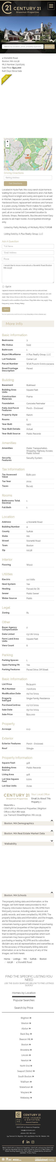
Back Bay (24, 1034)
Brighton (25, 1018)
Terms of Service (39, 314)
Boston (43, 959)
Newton (25, 1060)
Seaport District (24, 1071)
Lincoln (24, 1055)
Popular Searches (24, 1000)
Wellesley (25, 1098)
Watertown (24, 1087)
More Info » (9, 805)
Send (6, 309)
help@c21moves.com (28, 1130)
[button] (49, 46)
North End (25, 1066)
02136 (10, 962)
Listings (16, 959)
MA (25, 959)
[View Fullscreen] (7, 151)
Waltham (24, 1082)
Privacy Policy (19, 303)
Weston (25, 1023)
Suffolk (33, 959)
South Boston (25, 1076)
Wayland (25, 1092)
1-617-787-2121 (17, 812)
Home (7, 959)
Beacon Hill (24, 1039)
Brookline (24, 1050)
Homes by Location (24, 992)
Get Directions (15, 183)
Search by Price (23, 1007)
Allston (24, 1028)
